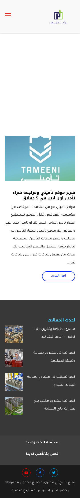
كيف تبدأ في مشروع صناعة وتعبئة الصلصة (54, 357)
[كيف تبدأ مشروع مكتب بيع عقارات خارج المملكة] (14, 408)
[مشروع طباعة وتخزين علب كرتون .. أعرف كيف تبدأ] (14, 336)
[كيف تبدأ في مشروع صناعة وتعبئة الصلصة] (14, 360)
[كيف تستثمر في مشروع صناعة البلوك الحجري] (14, 384)
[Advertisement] (40, 89)
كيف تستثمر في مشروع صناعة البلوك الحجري (51, 381)
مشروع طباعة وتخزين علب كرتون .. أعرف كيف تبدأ (54, 333)
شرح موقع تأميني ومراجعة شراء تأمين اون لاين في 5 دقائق (44, 195)
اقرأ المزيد (58, 276)
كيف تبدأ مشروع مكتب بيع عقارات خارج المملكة (54, 405)
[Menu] (8, 16)
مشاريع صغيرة (24, 491)
